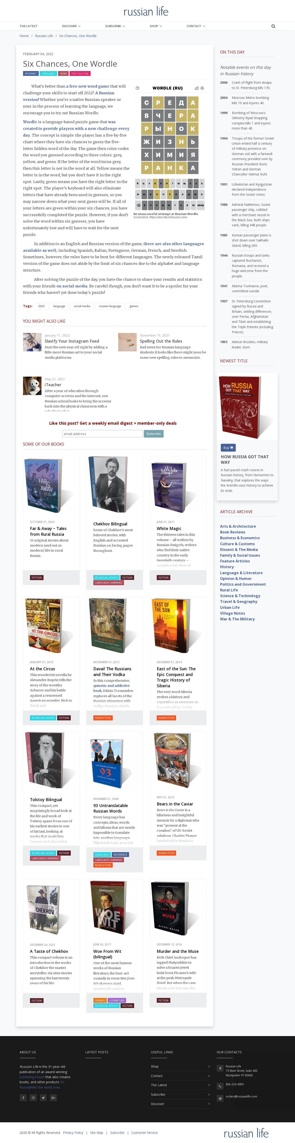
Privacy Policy (73, 1132)
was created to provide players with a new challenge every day (76, 129)
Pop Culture (80, 73)
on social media (71, 286)
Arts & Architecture (238, 526)
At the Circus (42, 668)
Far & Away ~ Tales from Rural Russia (48, 531)
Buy (226, 447)
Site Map (96, 1132)
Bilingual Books (106, 577)
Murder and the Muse (178, 951)
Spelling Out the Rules (161, 341)
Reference (120, 854)
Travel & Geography (238, 601)
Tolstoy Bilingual (46, 799)
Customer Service (144, 1132)
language (59, 306)
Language (48, 73)
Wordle (30, 122)
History (227, 566)
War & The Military (237, 619)
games (134, 306)
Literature (116, 1000)
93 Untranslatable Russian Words (110, 808)
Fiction (37, 577)
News (63, 73)
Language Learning (108, 582)
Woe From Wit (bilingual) (107, 954)
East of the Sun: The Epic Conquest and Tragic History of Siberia (176, 677)
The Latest (29, 26)
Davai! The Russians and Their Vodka (112, 671)
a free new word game (87, 86)
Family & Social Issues (240, 555)
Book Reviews (232, 532)
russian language (110, 306)
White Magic (169, 528)
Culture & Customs (237, 543)
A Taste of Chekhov (49, 951)
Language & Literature (241, 572)
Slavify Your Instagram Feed (72, 341)
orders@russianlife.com (241, 1096)
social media (82, 306)
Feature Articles (235, 561)
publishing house (32, 1077)
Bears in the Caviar (175, 804)
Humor (100, 1000)
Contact (194, 26)
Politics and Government (243, 584)
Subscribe (113, 26)
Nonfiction (103, 717)
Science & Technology (240, 595)
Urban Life (230, 607)
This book (101, 843)
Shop (154, 26)
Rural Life (229, 590)
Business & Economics (240, 537)
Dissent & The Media (239, 549)
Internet (31, 73)
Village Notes (232, 613)
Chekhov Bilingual (110, 524)
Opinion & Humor (236, 578)
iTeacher (53, 384)
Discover (69, 26)
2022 (41, 306)
